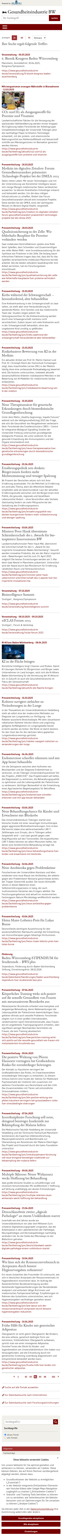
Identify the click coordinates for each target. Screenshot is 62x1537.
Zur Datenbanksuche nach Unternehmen (26, 1394)
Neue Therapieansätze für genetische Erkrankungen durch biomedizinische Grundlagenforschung (28, 409)
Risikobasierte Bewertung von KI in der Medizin (29, 354)
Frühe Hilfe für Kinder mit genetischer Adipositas (28, 1327)
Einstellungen (31, 1531)
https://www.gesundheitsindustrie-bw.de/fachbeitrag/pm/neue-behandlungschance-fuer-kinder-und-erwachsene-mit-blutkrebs (30, 850)
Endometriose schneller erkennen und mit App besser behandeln (31, 760)
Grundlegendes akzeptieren (31, 1518)
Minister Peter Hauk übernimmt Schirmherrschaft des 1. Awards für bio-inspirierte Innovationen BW (28, 535)
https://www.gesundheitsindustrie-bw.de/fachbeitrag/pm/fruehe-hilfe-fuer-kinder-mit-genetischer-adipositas (29, 1365)
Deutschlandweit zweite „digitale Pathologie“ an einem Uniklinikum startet (31, 1214)
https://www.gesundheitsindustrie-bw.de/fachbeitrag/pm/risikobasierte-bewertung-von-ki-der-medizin (30, 387)
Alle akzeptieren (31, 1524)
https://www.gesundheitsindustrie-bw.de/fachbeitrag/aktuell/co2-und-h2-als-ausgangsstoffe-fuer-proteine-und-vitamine (24, 151)
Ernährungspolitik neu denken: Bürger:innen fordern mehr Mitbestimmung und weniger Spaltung (29, 472)
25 (15, 38)
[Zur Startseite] (29, 11)
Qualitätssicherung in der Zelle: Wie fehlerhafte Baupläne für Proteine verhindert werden (27, 236)
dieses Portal (13, 1434)
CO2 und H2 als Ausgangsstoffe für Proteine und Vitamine (26, 114)
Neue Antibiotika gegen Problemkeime (28, 868)
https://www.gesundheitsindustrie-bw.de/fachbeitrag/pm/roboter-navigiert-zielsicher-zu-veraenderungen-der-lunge (30, 741)
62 (26, 1376)
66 (45, 1376)
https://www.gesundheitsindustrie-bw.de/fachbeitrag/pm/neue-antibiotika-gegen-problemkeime (27, 903)
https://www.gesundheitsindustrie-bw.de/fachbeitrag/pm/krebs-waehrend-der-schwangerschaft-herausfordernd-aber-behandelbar (28, 334)
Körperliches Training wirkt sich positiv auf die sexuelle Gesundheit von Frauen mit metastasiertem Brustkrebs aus (29, 998)
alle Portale (12, 1437)
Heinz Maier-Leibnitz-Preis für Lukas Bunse (28, 922)
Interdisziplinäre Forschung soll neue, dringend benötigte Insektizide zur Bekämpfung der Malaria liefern (28, 1121)
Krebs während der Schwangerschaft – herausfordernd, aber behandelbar (28, 297)
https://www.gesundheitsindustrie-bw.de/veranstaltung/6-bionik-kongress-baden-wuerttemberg (26, 73)
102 (53, 1376)
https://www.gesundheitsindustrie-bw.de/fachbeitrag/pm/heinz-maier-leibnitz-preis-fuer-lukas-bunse (30, 941)
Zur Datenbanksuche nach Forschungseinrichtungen (32, 1402)
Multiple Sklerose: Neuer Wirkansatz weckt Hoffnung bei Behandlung (27, 1176)
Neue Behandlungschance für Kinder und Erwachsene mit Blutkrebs (30, 813)
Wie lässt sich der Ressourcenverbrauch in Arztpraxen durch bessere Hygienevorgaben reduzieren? (30, 1266)
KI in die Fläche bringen (18, 662)
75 (30, 38)
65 (40, 1376)
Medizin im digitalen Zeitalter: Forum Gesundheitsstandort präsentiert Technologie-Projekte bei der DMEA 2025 (30, 172)
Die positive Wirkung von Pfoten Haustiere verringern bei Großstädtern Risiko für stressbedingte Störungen (28, 1061)
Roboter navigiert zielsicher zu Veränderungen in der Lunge (23, 704)
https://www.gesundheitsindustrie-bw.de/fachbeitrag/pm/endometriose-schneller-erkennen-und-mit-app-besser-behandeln (27, 794)
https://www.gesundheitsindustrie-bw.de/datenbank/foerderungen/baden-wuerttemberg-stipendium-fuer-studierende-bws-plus (31, 976)
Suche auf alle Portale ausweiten (21, 1387)
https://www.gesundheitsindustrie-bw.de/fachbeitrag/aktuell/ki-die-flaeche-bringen (27, 686)
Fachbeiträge (9, 1453)
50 (22, 38)
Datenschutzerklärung (42, 1508)
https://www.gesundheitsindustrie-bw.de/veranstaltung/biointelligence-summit (25, 605)
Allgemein (7, 1448)
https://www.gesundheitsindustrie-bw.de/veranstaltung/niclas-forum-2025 (22, 631)
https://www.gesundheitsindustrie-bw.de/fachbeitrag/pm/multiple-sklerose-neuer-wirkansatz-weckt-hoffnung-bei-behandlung (27, 1195)
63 (30, 1376)
